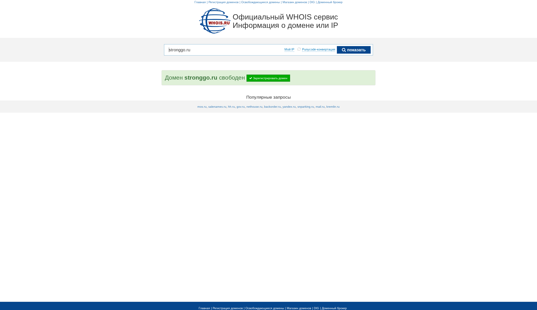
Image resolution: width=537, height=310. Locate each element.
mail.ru (320, 106)
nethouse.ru (254, 106)
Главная (200, 2)
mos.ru (202, 106)
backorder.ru (272, 106)
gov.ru (241, 106)
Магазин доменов (295, 2)
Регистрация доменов (224, 2)
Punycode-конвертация (318, 49)
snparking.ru (305, 106)
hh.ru (231, 106)
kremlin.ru (333, 106)
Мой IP (289, 49)
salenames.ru (217, 106)
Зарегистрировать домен (269, 78)
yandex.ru (289, 106)
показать (356, 50)
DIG (312, 2)
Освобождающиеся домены (260, 2)
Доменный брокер (330, 2)
